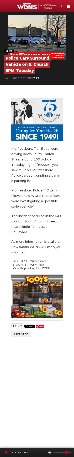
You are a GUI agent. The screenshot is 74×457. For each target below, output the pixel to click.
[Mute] (50, 452)
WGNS (36, 78)
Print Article (21, 334)
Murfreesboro (38, 261)
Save (41, 326)
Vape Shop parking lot (26, 268)
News (9, 51)
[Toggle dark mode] (61, 6)
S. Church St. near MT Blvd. (29, 264)
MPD (23, 261)
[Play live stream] (6, 452)
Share (18, 325)
